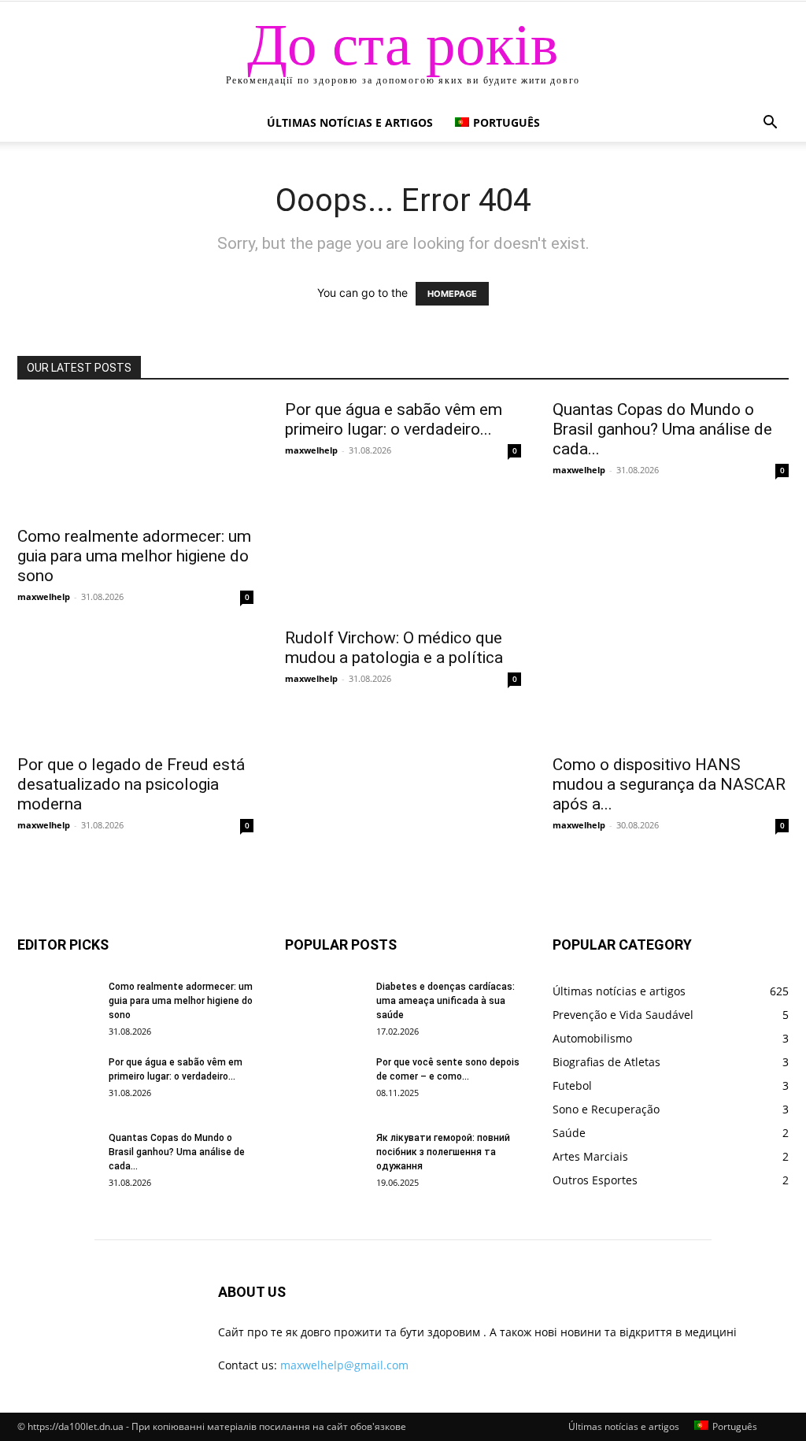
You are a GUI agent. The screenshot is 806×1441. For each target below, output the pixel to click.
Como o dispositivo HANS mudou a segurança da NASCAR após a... (669, 784)
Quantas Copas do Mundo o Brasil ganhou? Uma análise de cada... (662, 429)
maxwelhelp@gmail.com (344, 1365)
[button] (770, 124)
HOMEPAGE (452, 293)
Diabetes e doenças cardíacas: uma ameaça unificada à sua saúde (445, 1001)
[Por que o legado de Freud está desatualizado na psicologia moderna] (135, 686)
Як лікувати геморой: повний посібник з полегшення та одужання (443, 1152)
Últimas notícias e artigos (350, 122)
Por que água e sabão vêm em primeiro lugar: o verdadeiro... (393, 419)
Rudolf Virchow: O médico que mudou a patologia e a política (394, 647)
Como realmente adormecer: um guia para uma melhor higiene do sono (134, 556)
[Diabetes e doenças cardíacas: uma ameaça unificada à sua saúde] (324, 1007)
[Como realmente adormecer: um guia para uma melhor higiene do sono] (135, 458)
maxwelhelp (43, 596)
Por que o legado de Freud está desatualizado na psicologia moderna (131, 784)
